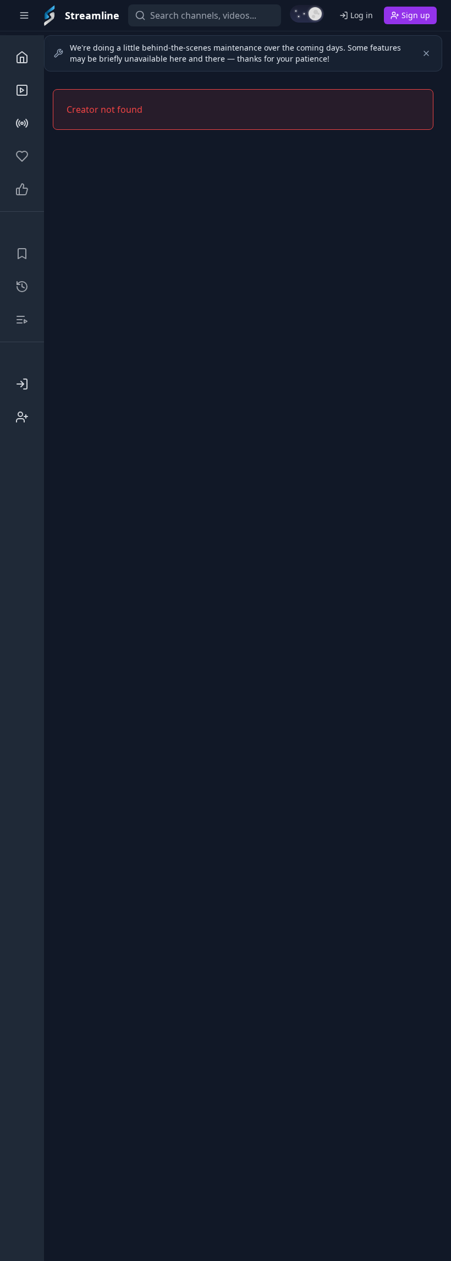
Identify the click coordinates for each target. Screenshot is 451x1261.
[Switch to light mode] (307, 14)
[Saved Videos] (22, 253)
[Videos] (22, 90)
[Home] (22, 57)
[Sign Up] (22, 417)
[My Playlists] (22, 319)
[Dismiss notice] (426, 53)
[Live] (22, 123)
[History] (22, 286)
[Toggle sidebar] (24, 15)
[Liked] (22, 189)
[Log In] (22, 384)
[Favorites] (22, 156)
